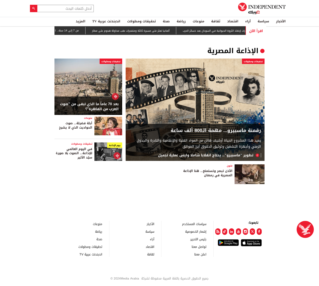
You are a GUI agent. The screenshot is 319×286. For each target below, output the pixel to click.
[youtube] (238, 231)
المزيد (80, 21)
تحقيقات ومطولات (141, 21)
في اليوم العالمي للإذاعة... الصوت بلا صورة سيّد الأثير (74, 153)
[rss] (217, 231)
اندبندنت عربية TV (106, 21)
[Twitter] (252, 231)
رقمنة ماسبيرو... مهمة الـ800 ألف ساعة (216, 130)
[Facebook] (259, 231)
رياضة (181, 21)
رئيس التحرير (198, 239)
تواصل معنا (199, 246)
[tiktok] (224, 231)
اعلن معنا (200, 254)
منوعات (198, 21)
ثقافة (215, 21)
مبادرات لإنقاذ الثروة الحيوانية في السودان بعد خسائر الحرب (223, 30)
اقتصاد (232, 21)
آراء (248, 21)
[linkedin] (231, 231)
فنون (229, 165)
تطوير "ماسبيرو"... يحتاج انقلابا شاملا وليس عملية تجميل (205, 155)
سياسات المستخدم (194, 224)
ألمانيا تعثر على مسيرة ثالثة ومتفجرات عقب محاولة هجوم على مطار (137, 30)
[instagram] (245, 231)
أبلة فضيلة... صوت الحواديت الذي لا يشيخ (75, 125)
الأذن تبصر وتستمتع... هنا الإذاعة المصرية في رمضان (207, 173)
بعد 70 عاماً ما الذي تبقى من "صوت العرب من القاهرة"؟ (89, 106)
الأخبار (281, 21)
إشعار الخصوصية (195, 231)
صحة (166, 21)
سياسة (263, 21)
